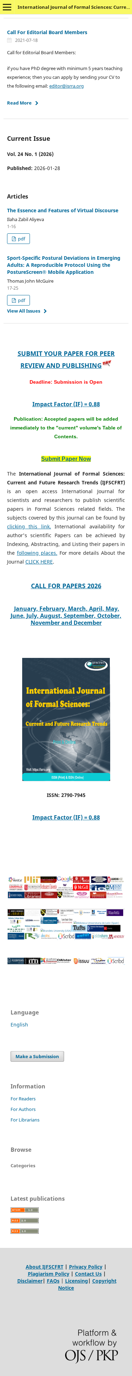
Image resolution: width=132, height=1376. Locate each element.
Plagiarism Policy (48, 1273)
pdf (21, 238)
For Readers (23, 1098)
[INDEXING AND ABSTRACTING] (66, 897)
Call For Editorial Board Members (47, 32)
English (19, 1024)
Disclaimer (30, 1280)
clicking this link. (29, 526)
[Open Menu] (7, 7)
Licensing (76, 1280)
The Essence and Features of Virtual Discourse (62, 210)
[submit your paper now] (107, 365)
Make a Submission (37, 1056)
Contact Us (88, 1273)
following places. (37, 552)
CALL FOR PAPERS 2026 (66, 586)
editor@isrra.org (66, 86)
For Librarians (25, 1120)
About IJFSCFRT (44, 1266)
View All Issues (23, 311)
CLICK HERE (39, 561)
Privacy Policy (85, 1266)
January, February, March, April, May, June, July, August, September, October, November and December (66, 616)
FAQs (53, 1280)
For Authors (23, 1109)
